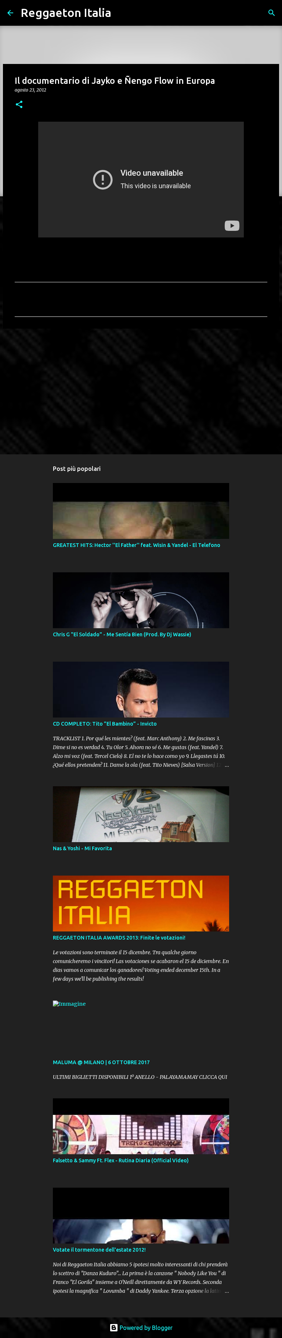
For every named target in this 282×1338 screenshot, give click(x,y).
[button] (19, 105)
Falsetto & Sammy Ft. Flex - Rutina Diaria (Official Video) (121, 1160)
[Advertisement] (141, 391)
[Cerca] (121, 13)
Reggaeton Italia (66, 12)
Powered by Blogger (145, 1327)
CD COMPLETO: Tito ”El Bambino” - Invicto (105, 724)
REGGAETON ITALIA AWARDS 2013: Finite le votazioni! (119, 938)
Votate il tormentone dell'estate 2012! (99, 1250)
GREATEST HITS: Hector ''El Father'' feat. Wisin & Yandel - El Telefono (136, 545)
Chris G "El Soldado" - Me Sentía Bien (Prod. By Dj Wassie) (122, 634)
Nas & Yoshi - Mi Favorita (82, 848)
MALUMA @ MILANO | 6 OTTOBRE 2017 (101, 1062)
